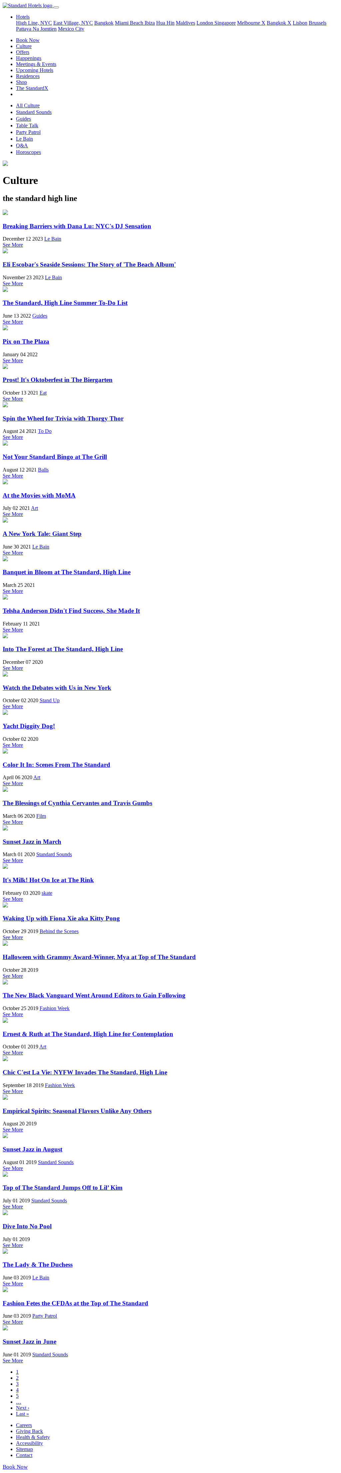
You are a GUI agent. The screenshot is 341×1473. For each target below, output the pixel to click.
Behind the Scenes (59, 931)
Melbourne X (251, 23)
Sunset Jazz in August (32, 1149)
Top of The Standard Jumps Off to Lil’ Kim (63, 1187)
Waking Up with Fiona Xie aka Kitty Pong (61, 918)
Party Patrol (28, 132)
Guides (23, 119)
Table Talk (27, 125)
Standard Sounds (34, 112)
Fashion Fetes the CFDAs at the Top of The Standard (75, 1303)
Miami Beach (130, 23)
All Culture (28, 105)
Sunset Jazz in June (29, 1341)
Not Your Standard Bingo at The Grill (55, 456)
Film (41, 816)
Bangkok (104, 23)
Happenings (28, 58)
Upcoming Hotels (34, 70)
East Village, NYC (73, 23)
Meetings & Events (36, 64)
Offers (22, 52)
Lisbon (300, 23)
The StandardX (32, 88)
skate (47, 893)
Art (34, 508)
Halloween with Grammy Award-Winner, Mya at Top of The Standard (99, 956)
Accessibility (29, 1443)
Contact (24, 1455)
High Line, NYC (34, 23)
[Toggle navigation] (56, 7)
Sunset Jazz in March (32, 841)
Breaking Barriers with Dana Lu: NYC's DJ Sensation (77, 226)
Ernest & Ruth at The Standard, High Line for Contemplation (88, 1033)
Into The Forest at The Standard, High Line (63, 649)
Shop (21, 82)
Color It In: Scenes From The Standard (56, 764)
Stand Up (50, 700)
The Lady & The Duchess (38, 1264)
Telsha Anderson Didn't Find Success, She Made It (71, 610)
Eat (43, 393)
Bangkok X (279, 23)
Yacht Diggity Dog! (29, 726)
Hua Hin (165, 23)
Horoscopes (28, 152)
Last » (22, 1414)
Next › (22, 1408)
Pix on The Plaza (26, 341)
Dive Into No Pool (27, 1226)
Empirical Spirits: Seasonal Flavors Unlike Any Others (77, 1110)
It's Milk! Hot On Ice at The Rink (48, 879)
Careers (24, 1425)
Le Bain (24, 139)
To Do (45, 431)
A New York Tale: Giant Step (42, 533)
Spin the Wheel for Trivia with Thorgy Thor (63, 418)
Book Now (28, 40)
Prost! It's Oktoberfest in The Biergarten (58, 379)
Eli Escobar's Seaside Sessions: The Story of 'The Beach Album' (89, 264)
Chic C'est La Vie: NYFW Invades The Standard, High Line (85, 1072)
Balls (43, 470)
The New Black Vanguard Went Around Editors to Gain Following (94, 995)
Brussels (317, 23)
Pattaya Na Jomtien (36, 29)
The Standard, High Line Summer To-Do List (65, 302)
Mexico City (71, 29)
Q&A (22, 145)
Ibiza (150, 23)
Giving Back (29, 1431)
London (205, 23)
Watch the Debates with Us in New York (57, 687)
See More (13, 245)
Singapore (225, 23)
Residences (28, 76)
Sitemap (24, 1449)
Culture (24, 46)
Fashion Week (55, 1008)
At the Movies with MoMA (39, 495)
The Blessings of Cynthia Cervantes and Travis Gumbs (77, 802)
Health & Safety (33, 1437)
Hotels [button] (23, 17)
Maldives (185, 23)
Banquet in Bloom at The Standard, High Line (67, 572)
